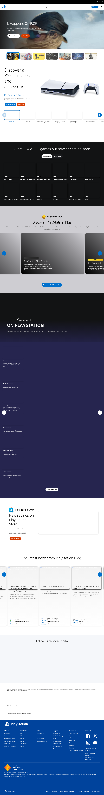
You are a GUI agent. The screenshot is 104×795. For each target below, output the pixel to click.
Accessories (33, 7)
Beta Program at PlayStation (89, 758)
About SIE (7, 733)
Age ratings (72, 740)
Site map (74, 791)
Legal (47, 791)
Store (9, 7)
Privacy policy (53, 791)
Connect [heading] (88, 731)
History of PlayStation (10, 746)
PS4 (21, 736)
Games (19, 7)
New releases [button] (47, 156)
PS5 (14, 7)
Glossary (71, 748)
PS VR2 (22, 738)
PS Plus (26, 7)
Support (46, 7)
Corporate (7, 743)
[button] (13, 56)
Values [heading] (39, 731)
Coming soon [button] (57, 156)
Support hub (56, 733)
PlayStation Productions (10, 741)
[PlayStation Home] (4, 7)
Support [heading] (55, 731)
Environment (40, 733)
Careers (6, 736)
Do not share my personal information (89, 791)
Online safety (40, 738)
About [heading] (6, 731)
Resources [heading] (72, 731)
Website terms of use (65, 791)
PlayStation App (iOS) (91, 748)
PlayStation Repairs (58, 741)
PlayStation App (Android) (92, 751)
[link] (12, 357)
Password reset (57, 743)
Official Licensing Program (76, 750)
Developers (72, 745)
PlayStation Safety (58, 736)
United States (11, 791)
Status (54, 738)
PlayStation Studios (9, 738)
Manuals (55, 749)
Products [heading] (23, 731)
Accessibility (40, 736)
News (40, 7)
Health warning (73, 743)
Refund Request (57, 746)
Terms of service (73, 733)
